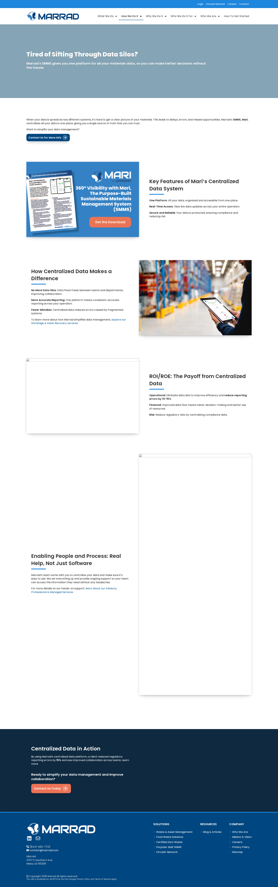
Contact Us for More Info (45, 137)
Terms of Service (103, 879)
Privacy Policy (83, 879)
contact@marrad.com (44, 850)
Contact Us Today (48, 788)
